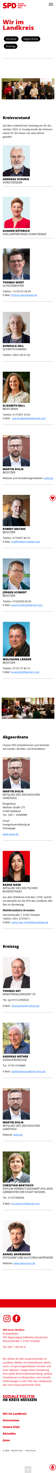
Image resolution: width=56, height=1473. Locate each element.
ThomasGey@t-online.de (25, 1005)
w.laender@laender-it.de (25, 672)
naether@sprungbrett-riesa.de (28, 1071)
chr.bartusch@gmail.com (25, 1203)
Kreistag (10, 46)
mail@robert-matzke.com (25, 541)
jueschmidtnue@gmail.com (27, 605)
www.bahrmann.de (24, 1263)
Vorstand (11, 39)
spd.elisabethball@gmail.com (29, 418)
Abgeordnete (30, 39)
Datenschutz (17, 1450)
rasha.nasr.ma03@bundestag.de (29, 922)
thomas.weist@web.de (24, 295)
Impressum (30, 1450)
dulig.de (48, 478)
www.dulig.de (11, 834)
